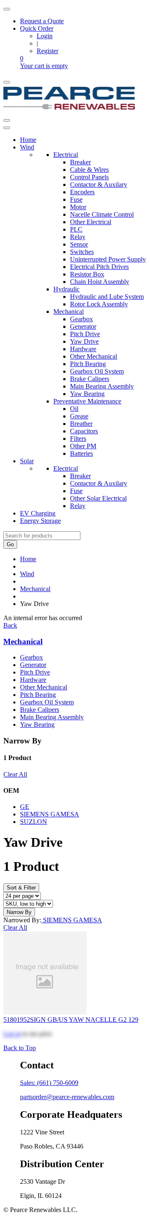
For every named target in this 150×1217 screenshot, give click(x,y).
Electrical (65, 154)
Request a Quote (42, 20)
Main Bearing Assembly (102, 386)
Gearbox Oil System (97, 371)
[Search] (6, 120)
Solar (27, 460)
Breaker (80, 162)
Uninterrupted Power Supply (108, 259)
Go (10, 544)
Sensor (79, 244)
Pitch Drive (85, 333)
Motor (78, 206)
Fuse (76, 199)
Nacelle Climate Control (102, 214)
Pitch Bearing (88, 363)
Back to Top (19, 1047)
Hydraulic (66, 289)
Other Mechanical (93, 356)
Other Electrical (90, 221)
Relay (77, 236)
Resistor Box (87, 274)
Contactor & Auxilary (98, 184)
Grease (79, 416)
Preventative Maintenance (87, 401)
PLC (76, 229)
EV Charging (37, 513)
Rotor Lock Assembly (99, 304)
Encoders (82, 192)
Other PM (83, 446)
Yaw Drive (84, 341)
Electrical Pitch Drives (99, 266)
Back (10, 625)
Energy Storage (40, 520)
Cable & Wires (89, 169)
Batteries (81, 453)
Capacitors (84, 431)
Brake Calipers (89, 378)
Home (28, 139)
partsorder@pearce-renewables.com (67, 1096)
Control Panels (89, 177)
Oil (74, 408)
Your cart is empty (44, 65)
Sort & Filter (21, 888)
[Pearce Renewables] (69, 110)
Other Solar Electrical (98, 498)
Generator (83, 326)
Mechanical (68, 311)
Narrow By (19, 912)
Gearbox (81, 319)
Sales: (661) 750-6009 (49, 1082)
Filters (78, 438)
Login (44, 35)
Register (47, 50)
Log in (12, 1033)
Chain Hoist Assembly (99, 281)
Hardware (83, 348)
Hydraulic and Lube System (107, 296)
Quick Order (36, 28)
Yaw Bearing (87, 393)
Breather (81, 423)
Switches (82, 251)
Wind (27, 147)
